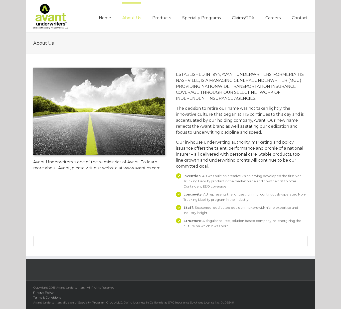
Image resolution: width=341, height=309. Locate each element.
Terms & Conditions (47, 297)
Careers (273, 17)
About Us (131, 17)
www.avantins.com (142, 168)
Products (161, 17)
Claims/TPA (243, 17)
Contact (300, 17)
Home (105, 17)
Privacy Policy (43, 292)
